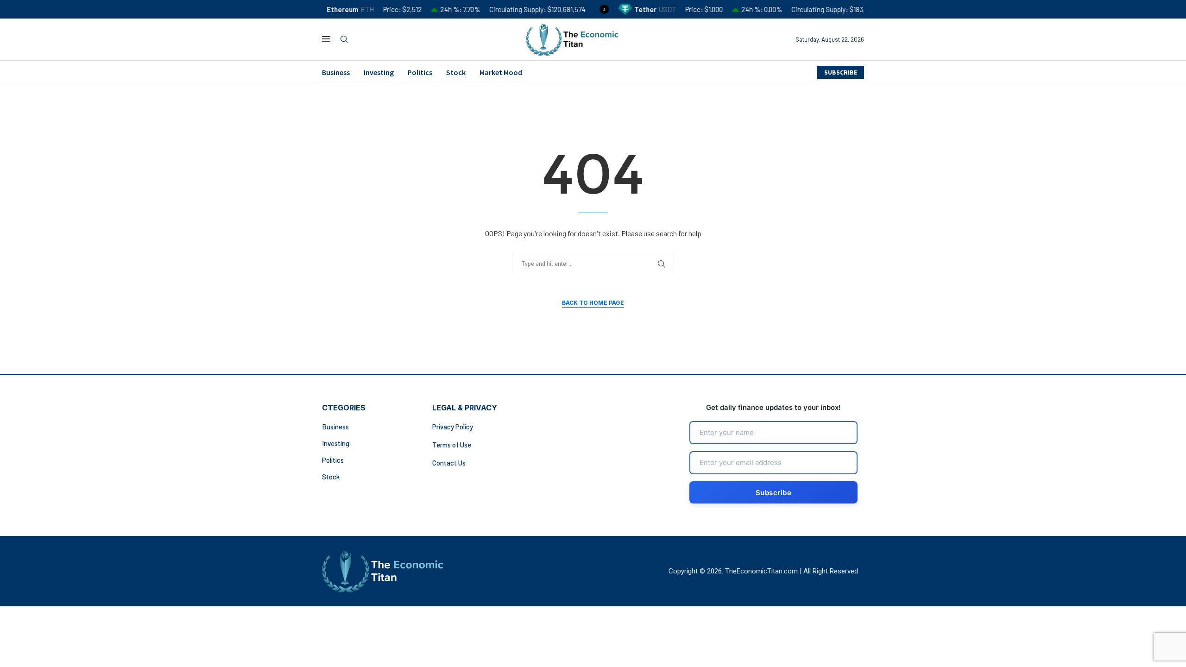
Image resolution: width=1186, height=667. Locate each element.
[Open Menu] (326, 39)
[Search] (344, 40)
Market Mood (500, 72)
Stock (456, 72)
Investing (379, 72)
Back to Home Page (593, 302)
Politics (420, 72)
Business (336, 72)
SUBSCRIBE (840, 72)
